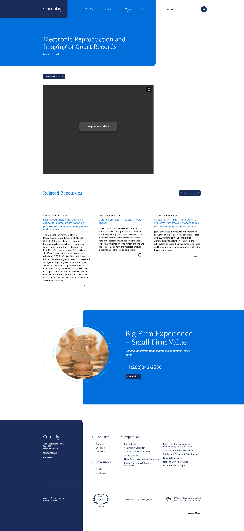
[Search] (204, 8)
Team (128, 9)
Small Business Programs (175, 465)
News (144, 9)
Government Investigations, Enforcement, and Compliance (177, 445)
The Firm (89, 9)
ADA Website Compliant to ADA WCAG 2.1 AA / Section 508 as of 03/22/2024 (187, 499)
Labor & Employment (173, 458)
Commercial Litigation (134, 447)
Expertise (131, 437)
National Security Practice (175, 461)
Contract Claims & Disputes (137, 451)
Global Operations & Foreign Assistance (137, 464)
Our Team (100, 447)
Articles (99, 469)
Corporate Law (131, 455)
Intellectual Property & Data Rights (180, 454)
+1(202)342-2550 (144, 367)
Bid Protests (130, 444)
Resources (104, 462)
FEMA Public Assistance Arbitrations (141, 459)
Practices (109, 9)
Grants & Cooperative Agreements (179, 450)
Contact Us (101, 451)
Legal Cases (101, 473)
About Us (100, 444)
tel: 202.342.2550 (50, 453)
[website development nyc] (194, 514)
